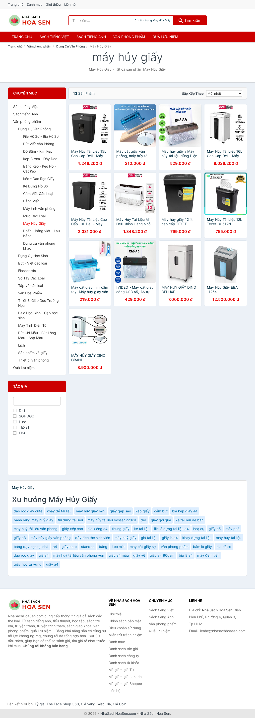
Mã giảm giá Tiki (122, 670)
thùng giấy (120, 529)
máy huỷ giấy (125, 538)
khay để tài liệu (59, 511)
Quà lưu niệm (165, 37)
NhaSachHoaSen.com (118, 713)
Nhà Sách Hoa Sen (154, 713)
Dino (22, 422)
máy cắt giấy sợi (143, 546)
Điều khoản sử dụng (125, 628)
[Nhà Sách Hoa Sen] (33, 605)
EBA (22, 433)
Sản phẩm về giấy (33, 353)
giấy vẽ (139, 555)
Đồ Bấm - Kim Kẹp (38, 151)
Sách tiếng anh (91, 37)
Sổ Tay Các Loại (31, 278)
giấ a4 (44, 555)
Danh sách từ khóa (124, 663)
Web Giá (104, 704)
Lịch (21, 345)
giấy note (69, 546)
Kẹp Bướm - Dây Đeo (40, 159)
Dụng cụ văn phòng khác (39, 245)
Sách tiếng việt (54, 37)
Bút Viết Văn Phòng (38, 144)
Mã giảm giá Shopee (125, 683)
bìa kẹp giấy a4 (184, 511)
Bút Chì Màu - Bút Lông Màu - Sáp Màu (37, 335)
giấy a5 (215, 529)
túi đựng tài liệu (70, 520)
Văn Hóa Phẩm (30, 293)
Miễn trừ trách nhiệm (125, 635)
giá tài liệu (149, 538)
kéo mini (118, 546)
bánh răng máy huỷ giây (33, 520)
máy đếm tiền (208, 555)
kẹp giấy (142, 511)
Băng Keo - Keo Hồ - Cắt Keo (39, 168)
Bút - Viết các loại (32, 263)
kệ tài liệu (141, 529)
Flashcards (27, 271)
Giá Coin (119, 704)
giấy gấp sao (120, 511)
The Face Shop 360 (63, 704)
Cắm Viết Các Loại (38, 193)
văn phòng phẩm (175, 546)
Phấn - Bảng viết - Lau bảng (41, 233)
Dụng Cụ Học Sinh (33, 256)
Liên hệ (70, 4)
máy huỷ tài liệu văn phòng (36, 529)
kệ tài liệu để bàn (189, 520)
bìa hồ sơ (223, 546)
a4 (55, 546)
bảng (103, 546)
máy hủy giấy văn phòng (50, 538)
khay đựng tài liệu (196, 538)
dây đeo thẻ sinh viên (92, 538)
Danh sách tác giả (123, 649)
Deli (22, 410)
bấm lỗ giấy (202, 546)
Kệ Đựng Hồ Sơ (35, 186)
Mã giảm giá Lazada (125, 676)
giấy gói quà (161, 520)
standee (87, 546)
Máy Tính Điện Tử (32, 325)
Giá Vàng (88, 704)
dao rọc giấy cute (28, 511)
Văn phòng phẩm (129, 37)
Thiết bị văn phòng (33, 360)
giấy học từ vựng (28, 564)
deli (143, 520)
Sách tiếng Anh (25, 114)
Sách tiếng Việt (25, 106)
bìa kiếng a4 (97, 529)
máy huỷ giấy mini (90, 511)
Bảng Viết (31, 201)
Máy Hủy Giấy (34, 223)
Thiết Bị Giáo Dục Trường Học (38, 303)
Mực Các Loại (34, 216)
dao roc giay (24, 555)
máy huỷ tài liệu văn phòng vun (78, 555)
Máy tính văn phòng (39, 208)
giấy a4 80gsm (162, 555)
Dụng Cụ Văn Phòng (70, 46)
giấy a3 (20, 538)
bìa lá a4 (186, 555)
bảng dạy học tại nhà (31, 546)
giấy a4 (52, 564)
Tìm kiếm (192, 20)
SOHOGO (26, 416)
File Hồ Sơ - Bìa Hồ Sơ (41, 136)
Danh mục (34, 4)
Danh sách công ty (124, 656)
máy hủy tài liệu (228, 538)
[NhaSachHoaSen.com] (29, 20)
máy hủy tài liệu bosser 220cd (111, 520)
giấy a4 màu (119, 555)
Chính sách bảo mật (125, 621)
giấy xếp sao (72, 529)
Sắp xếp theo (193, 93)
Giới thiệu (53, 4)
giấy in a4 (170, 538)
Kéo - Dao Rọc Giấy (39, 179)
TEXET (24, 427)
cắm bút (161, 511)
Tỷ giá (40, 704)
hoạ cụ (198, 529)
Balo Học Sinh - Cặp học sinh (38, 315)
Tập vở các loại (30, 285)
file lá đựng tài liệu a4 (171, 529)
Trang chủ (15, 4)
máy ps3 (232, 529)
